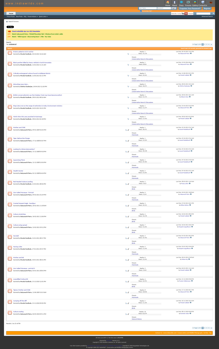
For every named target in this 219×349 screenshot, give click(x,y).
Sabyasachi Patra (184, 53)
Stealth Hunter (18, 171)
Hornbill (16, 236)
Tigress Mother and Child (21, 290)
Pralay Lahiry (184, 183)
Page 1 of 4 (197, 44)
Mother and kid (18, 258)
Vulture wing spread (20, 225)
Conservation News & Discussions (142, 59)
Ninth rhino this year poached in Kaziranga (27, 117)
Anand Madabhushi (184, 129)
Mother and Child (19, 127)
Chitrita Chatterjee (26, 87)
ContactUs (202, 5)
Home (167, 5)
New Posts (19, 16)
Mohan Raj (185, 259)
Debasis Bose (184, 97)
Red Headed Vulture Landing (23, 182)
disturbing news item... (21, 84)
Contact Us (158, 333)
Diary (181, 5)
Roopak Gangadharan (185, 227)
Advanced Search (207, 16)
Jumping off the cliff (20, 301)
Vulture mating (18, 312)
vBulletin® (109, 340)
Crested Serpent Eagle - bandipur (24, 203)
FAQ (25, 16)
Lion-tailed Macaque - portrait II (24, 268)
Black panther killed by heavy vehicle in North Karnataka (32, 63)
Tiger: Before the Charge (21, 138)
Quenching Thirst (19, 160)
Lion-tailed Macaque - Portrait (23, 192)
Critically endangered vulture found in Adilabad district (31, 73)
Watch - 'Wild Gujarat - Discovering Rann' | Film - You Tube (31, 37)
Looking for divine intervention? (24, 149)
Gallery (195, 5)
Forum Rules (11, 16)
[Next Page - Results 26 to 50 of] (211, 45)
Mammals (135, 135)
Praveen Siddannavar (185, 281)
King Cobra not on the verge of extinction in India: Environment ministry (37, 106)
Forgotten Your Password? (190, 8)
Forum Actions (32, 16)
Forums (188, 5)
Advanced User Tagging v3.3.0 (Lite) (97, 345)
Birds (133, 189)
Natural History (137, 319)
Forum (11, 13)
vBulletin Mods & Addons (115, 345)
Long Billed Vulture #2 (20, 279)
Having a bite (17, 247)
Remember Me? (147, 11)
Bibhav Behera (185, 205)
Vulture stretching (19, 214)
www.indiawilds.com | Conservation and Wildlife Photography (183, 333)
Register (207, 8)
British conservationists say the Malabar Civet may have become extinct (37, 95)
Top (210, 333)
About (174, 5)
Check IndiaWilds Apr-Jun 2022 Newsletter (26, 31)
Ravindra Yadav (185, 313)
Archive (205, 333)
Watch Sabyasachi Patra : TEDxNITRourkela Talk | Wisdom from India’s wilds (37, 34)
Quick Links (42, 16)
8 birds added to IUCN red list (23, 52)
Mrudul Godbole (25, 54)
